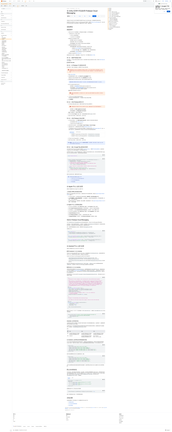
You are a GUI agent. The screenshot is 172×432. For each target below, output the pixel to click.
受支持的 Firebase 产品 (87, 126)
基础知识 (5, 5)
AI (9, 5)
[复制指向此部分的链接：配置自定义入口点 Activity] (81, 267)
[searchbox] (6, 8)
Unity (94, 16)
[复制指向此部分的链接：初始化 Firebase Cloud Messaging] (89, 220)
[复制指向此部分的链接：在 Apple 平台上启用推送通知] (83, 204)
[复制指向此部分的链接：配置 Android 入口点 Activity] (83, 251)
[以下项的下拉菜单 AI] (11, 6)
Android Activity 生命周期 (78, 270)
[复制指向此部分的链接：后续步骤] (73, 398)
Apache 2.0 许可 (93, 407)
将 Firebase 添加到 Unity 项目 (75, 176)
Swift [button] (72, 377)
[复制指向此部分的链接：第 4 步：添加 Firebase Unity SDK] (85, 118)
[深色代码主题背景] (103, 155)
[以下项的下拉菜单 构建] (11, 1)
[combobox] (147, 1)
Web (85, 16)
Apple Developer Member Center (98, 200)
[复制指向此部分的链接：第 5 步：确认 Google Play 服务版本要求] (89, 147)
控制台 (72, 74)
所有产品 (45, 426)
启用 (96, 128)
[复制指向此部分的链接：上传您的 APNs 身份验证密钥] (83, 191)
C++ (98, 16)
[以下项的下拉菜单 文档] (27, 1)
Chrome (28, 426)
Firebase (68, 8)
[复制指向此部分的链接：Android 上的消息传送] (79, 321)
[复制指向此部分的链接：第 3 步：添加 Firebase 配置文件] (85, 102)
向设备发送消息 (71, 402)
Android (80, 16)
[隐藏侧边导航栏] (11, 430)
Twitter (67, 418)
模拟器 (77, 51)
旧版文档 (120, 422)
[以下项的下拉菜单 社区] (31, 1)
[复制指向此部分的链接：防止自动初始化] (78, 369)
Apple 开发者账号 (78, 48)
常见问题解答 (121, 421)
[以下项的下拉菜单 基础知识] (7, 6)
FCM (10, 3)
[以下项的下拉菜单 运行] (16, 1)
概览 (1, 5)
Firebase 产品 (82, 178)
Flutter (90, 16)
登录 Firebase (78, 53)
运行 (17, 5)
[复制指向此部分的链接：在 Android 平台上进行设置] (85, 246)
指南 (13, 415)
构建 (13, 5)
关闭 (164, 11)
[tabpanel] (87, 135)
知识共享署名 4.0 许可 (79, 407)
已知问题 (74, 181)
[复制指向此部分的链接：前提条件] (73, 29)
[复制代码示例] (104, 155)
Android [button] (69, 377)
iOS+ (74, 16)
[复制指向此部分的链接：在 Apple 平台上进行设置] (84, 186)
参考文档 (22, 5)
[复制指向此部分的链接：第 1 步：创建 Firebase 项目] (82, 57)
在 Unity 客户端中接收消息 (73, 403)
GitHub (14, 421)
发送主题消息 (71, 405)
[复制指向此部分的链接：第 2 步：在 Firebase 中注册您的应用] (87, 65)
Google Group (121, 418)
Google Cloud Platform (39, 426)
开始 (168, 11)
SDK (80, 121)
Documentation (4, 3)
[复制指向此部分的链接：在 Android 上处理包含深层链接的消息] (88, 339)
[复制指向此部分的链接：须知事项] (73, 27)
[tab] (72, 132)
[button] (5, 15)
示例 (26, 5)
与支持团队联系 (121, 415)
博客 (66, 415)
